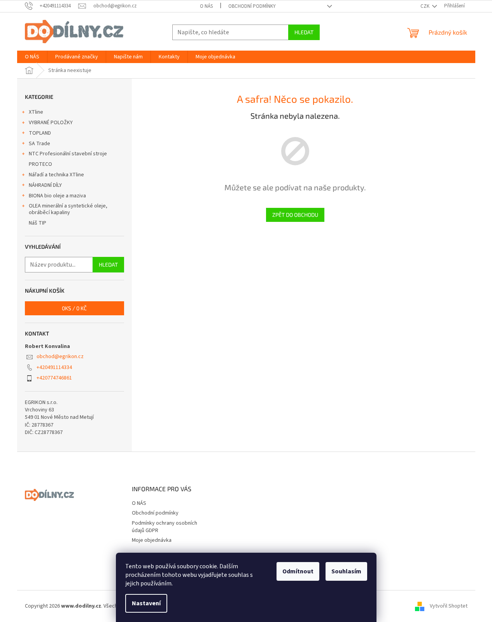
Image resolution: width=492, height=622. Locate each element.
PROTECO (40, 164)
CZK (425, 6)
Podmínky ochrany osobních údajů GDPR (164, 526)
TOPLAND (40, 133)
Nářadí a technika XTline (56, 175)
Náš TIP (37, 223)
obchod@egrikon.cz (60, 356)
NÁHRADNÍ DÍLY (45, 185)
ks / (74, 308)
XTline (36, 112)
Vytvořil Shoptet (448, 606)
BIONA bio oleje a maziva (57, 196)
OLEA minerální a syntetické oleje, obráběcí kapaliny (68, 209)
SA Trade (39, 144)
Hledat (303, 32)
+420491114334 (54, 367)
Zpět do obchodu (295, 214)
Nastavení (146, 603)
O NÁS (206, 6)
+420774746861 (54, 378)
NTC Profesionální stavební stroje (68, 154)
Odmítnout (297, 571)
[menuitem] (32, 57)
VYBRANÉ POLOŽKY (51, 123)
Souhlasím (346, 571)
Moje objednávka (152, 540)
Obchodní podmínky (252, 6)
